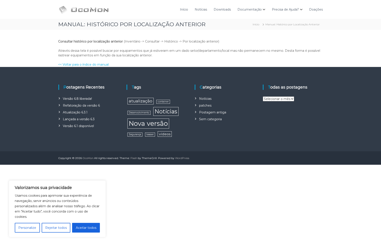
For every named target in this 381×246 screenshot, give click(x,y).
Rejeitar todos (56, 228)
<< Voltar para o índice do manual (83, 65)
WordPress (182, 158)
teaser (150, 134)
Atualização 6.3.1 (75, 112)
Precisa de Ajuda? (285, 9)
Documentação (249, 9)
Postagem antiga (212, 112)
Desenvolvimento (139, 112)
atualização (140, 101)
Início (184, 9)
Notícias (201, 9)
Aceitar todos (86, 228)
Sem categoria (210, 119)
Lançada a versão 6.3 (79, 119)
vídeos (164, 134)
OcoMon (87, 158)
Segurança (135, 134)
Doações (316, 9)
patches (205, 105)
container (163, 101)
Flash (134, 158)
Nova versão (148, 123)
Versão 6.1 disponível (78, 126)
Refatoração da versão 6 (81, 105)
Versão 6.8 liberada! (77, 99)
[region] (57, 208)
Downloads (222, 9)
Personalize (27, 228)
